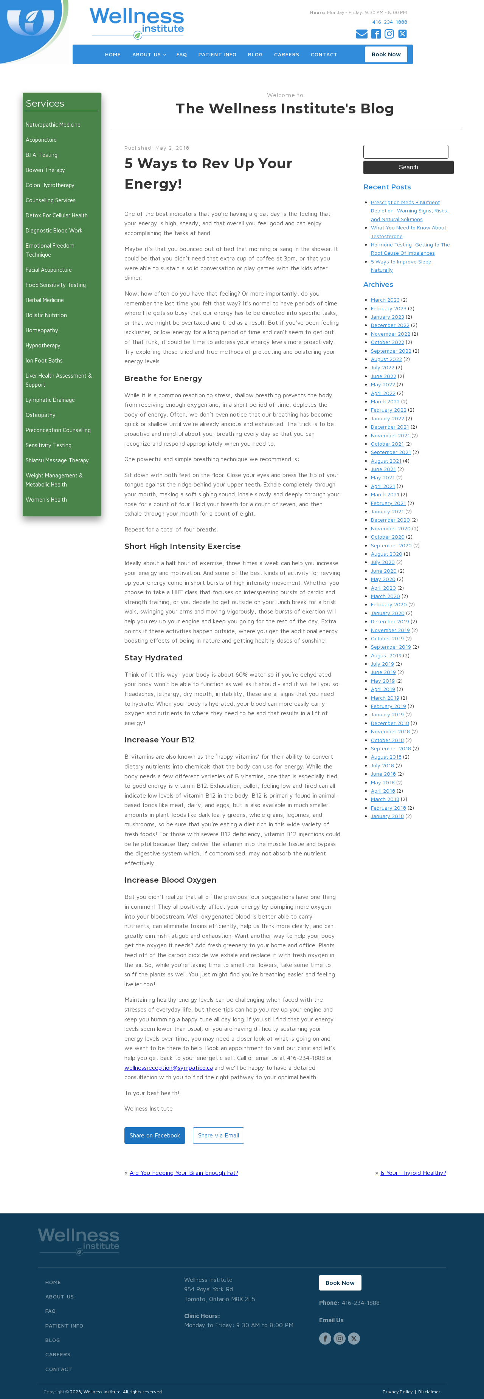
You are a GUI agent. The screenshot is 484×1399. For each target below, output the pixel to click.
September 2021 (391, 452)
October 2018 (387, 740)
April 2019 (383, 689)
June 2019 (383, 672)
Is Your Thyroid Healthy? (413, 1172)
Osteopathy (41, 415)
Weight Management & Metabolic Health (54, 480)
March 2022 (385, 401)
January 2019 (387, 714)
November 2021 (390, 435)
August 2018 (386, 756)
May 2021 (383, 477)
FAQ (182, 54)
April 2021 (383, 486)
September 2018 (391, 748)
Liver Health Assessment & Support (59, 380)
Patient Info (218, 54)
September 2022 (391, 350)
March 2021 (385, 494)
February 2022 (388, 409)
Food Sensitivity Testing (56, 285)
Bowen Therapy (45, 170)
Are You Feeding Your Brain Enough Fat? (184, 1172)
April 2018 (383, 790)
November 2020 (391, 528)
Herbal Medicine (45, 300)
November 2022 (390, 333)
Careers (286, 54)
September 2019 (391, 646)
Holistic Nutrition (46, 315)
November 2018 (390, 731)
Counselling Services (51, 200)
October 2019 (387, 638)
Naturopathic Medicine (53, 124)
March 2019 (385, 697)
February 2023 (388, 308)
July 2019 (382, 663)
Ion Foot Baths (44, 360)
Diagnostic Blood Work (54, 230)
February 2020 (389, 604)
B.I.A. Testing (41, 155)
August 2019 (386, 655)
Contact (324, 54)
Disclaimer (429, 1391)
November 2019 (390, 630)
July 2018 (382, 765)
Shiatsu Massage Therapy (57, 460)
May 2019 (383, 680)
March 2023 (385, 299)
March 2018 (385, 799)
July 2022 (382, 367)
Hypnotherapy (43, 345)
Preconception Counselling (58, 430)
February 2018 (388, 807)
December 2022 (390, 325)
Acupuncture (41, 139)
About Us (146, 54)
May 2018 (383, 782)
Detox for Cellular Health (57, 215)
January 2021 (387, 511)
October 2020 (388, 536)
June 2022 (383, 376)
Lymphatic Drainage (50, 400)
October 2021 (387, 443)
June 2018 (383, 773)
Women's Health (46, 499)
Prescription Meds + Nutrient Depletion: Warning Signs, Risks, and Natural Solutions (409, 210)
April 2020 (383, 587)
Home (113, 54)
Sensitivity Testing (48, 445)
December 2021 (390, 426)
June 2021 (383, 469)
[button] (386, 54)
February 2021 (388, 503)
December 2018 (390, 723)
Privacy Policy (398, 1391)
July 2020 (383, 562)
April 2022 (383, 393)
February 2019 (388, 706)
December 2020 (390, 519)
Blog (255, 54)
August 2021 (386, 460)
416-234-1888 (389, 22)
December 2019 (390, 621)
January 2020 (388, 613)
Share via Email (218, 1135)
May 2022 (383, 384)
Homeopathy (42, 330)
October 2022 (387, 342)
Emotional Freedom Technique (50, 250)
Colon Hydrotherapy (50, 185)
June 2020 (384, 570)
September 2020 (391, 545)
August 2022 (386, 359)
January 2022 (387, 418)
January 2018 (387, 816)
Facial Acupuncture (49, 269)
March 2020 (385, 596)
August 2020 (386, 553)
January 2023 (387, 316)
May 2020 (383, 579)
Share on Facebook (155, 1135)
